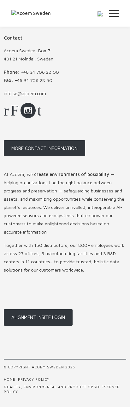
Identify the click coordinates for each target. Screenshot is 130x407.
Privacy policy (34, 379)
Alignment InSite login (38, 317)
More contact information (44, 148)
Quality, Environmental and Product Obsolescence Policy (62, 389)
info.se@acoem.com (25, 93)
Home (9, 379)
